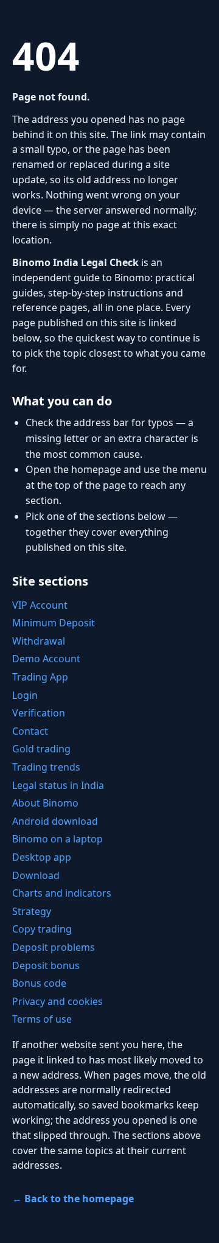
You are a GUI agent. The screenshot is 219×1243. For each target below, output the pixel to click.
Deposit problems (53, 947)
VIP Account (40, 605)
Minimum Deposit (53, 622)
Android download (55, 821)
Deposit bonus (46, 965)
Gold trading (41, 748)
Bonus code (39, 983)
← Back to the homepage (73, 1198)
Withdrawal (38, 641)
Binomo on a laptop (57, 839)
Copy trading (42, 929)
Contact (30, 731)
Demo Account (46, 658)
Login (25, 695)
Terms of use (42, 1019)
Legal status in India (58, 785)
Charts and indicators (61, 893)
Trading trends (46, 767)
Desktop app (41, 857)
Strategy (31, 911)
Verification (38, 713)
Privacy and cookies (57, 1001)
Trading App (40, 677)
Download (36, 875)
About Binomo (45, 803)
